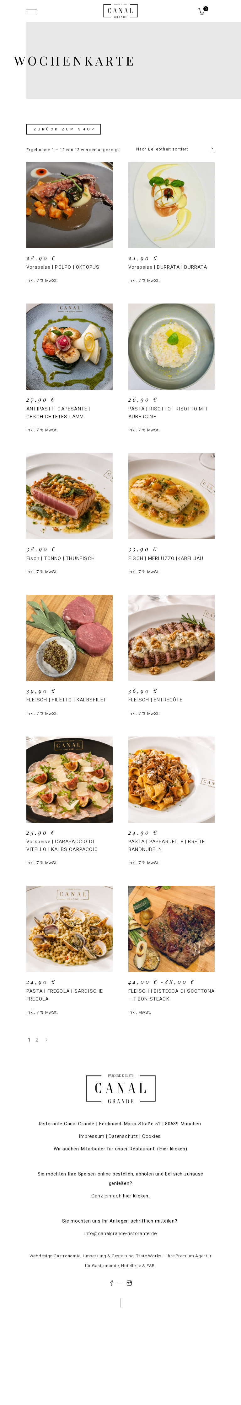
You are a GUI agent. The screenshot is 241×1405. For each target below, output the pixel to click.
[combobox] (175, 149)
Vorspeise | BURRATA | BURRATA (167, 267)
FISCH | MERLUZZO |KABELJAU (165, 558)
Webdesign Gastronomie (55, 1256)
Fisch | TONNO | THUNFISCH (60, 558)
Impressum (91, 1136)
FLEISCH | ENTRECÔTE (155, 699)
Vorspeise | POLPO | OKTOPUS (62, 267)
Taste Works (149, 1256)
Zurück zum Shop (64, 129)
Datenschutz (123, 1136)
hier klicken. (136, 1195)
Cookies (152, 1136)
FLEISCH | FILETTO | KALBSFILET (66, 699)
